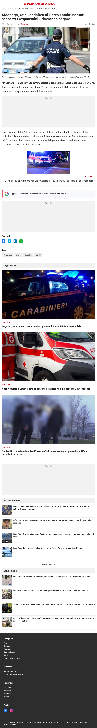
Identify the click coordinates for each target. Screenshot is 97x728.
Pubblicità (7, 694)
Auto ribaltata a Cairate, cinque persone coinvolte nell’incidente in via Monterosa (46, 388)
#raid (18, 255)
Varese (6, 643)
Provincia (7, 649)
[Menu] (94, 4)
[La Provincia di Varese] (38, 4)
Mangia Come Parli (10, 671)
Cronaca (10, 8)
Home (4, 8)
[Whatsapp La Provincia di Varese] (21, 242)
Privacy (6, 697)
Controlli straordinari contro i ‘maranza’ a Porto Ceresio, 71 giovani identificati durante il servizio (45, 453)
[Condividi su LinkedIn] (15, 242)
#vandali (28, 255)
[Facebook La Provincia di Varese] (3, 242)
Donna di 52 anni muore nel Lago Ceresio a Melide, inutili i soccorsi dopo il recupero (49, 180)
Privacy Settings (10, 724)
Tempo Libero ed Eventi (12, 658)
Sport (6, 655)
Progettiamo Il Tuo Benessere (14, 674)
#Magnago (7, 255)
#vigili (38, 255)
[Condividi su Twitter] (9, 242)
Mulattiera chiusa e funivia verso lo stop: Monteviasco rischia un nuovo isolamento (50, 590)
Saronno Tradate (10, 652)
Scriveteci (7, 691)
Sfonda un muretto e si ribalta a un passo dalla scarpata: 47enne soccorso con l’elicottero (54, 604)
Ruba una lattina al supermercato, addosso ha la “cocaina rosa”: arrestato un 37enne (51, 576)
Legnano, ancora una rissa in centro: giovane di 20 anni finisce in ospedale (41, 326)
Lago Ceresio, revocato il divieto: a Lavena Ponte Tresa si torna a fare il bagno (48, 548)
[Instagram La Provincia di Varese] (11, 712)
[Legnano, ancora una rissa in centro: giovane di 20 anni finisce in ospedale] (48, 319)
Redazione (7, 688)
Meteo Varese (48, 564)
